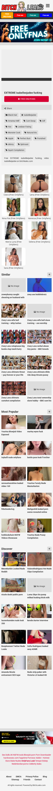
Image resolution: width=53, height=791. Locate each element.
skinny (11, 144)
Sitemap (15, 779)
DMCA (18, 776)
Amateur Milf (13, 121)
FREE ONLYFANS (7, 15)
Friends (26, 779)
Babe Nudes (15, 761)
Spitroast (24, 144)
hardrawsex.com (11, 758)
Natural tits (31, 132)
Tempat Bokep (41, 761)
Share (9, 108)
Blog (45, 776)
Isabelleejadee (29, 115)
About (8, 776)
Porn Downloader (43, 755)
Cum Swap (30, 121)
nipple (10, 138)
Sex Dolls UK (7, 755)
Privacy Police (32, 776)
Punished (41, 138)
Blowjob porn (29, 755)
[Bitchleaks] (22, 7)
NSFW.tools (18, 755)
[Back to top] (48, 785)
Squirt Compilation (16, 150)
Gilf (43, 121)
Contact (38, 779)
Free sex (20, 15)
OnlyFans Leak (28, 761)
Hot (9, 127)
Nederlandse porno (20, 764)
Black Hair (12, 115)
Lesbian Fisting (24, 127)
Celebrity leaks (35, 764)
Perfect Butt (25, 138)
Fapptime (23, 758)
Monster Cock (14, 132)
